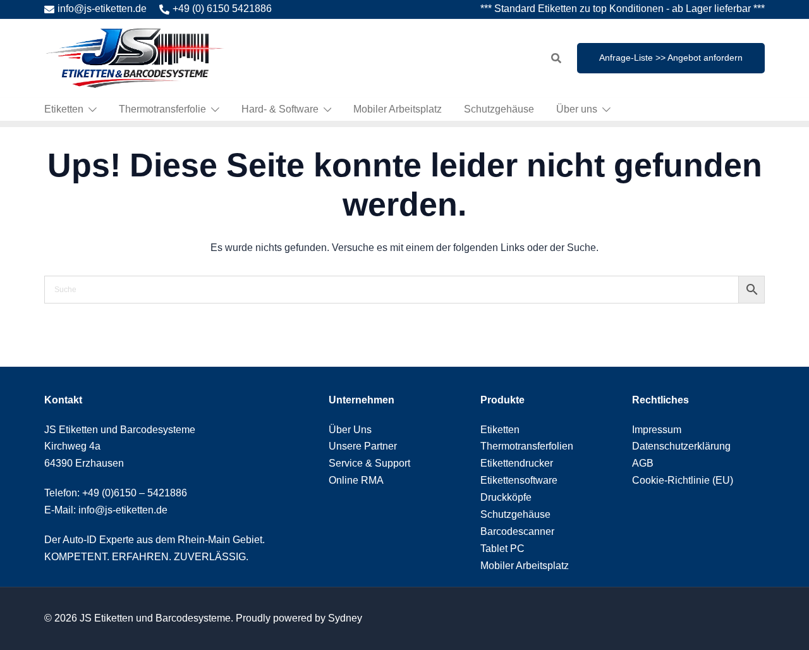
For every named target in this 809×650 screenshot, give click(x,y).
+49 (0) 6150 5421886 (222, 8)
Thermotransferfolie (162, 109)
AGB (643, 463)
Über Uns (350, 429)
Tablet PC (502, 548)
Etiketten (63, 109)
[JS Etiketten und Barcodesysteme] (134, 57)
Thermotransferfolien (526, 446)
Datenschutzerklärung (681, 446)
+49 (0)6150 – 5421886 (134, 493)
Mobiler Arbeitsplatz (397, 109)
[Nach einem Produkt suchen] (556, 58)
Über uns (576, 109)
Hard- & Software (280, 109)
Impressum (656, 429)
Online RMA (356, 480)
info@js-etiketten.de (102, 8)
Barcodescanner (517, 531)
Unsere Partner (363, 446)
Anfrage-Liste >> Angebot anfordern (671, 57)
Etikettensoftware (518, 480)
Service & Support (369, 463)
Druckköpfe (506, 497)
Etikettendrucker (516, 463)
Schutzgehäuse (499, 109)
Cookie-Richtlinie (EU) (682, 480)
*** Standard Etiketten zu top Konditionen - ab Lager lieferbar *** (622, 8)
